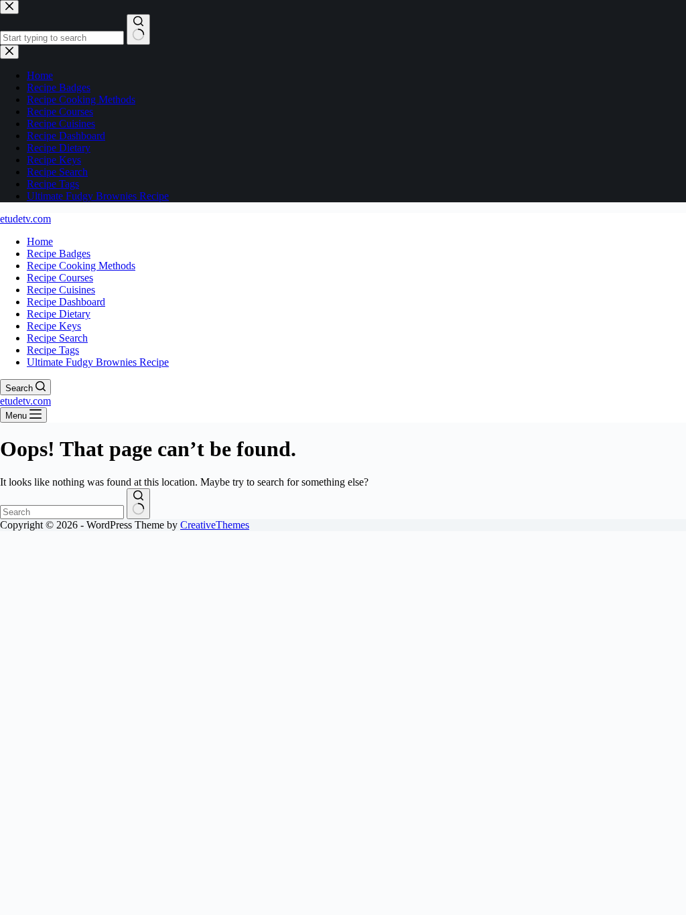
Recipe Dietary (58, 314)
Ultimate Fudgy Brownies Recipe (98, 362)
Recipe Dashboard (66, 301)
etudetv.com (25, 218)
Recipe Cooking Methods (81, 265)
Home (40, 241)
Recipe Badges (58, 253)
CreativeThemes (214, 525)
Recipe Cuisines (61, 289)
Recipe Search (57, 338)
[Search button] (138, 503)
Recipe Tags (53, 350)
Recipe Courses (60, 277)
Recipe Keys (54, 326)
